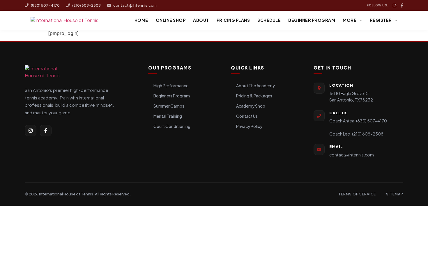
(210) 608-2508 (86, 5)
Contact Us (247, 116)
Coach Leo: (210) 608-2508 (356, 133)
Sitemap (394, 194)
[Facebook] (402, 5)
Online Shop (171, 20)
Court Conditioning (171, 126)
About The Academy (255, 85)
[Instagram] (394, 5)
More (349, 20)
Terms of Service (357, 194)
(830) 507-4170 (45, 5)
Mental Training (167, 116)
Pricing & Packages (254, 95)
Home (141, 20)
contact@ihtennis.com (135, 5)
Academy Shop (250, 105)
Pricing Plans (233, 20)
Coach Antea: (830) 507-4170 (358, 120)
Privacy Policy (249, 126)
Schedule (269, 20)
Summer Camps (168, 105)
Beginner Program (311, 20)
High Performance (170, 85)
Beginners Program (171, 95)
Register (381, 20)
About (201, 20)
